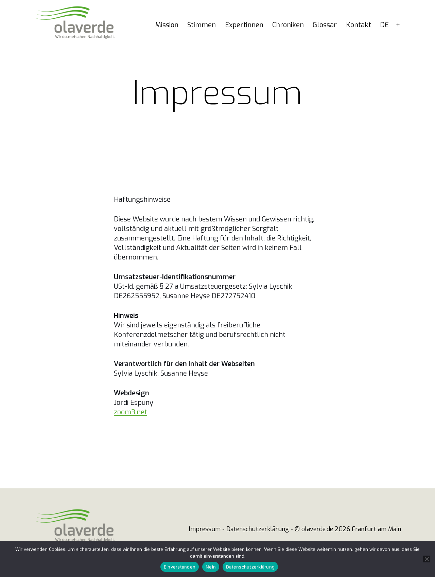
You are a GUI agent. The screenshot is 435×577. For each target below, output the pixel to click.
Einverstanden (179, 567)
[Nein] (426, 559)
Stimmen (201, 25)
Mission (166, 25)
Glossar (325, 25)
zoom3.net (130, 412)
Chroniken (288, 25)
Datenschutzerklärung (257, 529)
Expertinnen (244, 25)
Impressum (205, 529)
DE (384, 25)
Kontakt (358, 25)
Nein (211, 567)
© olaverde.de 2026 (322, 529)
